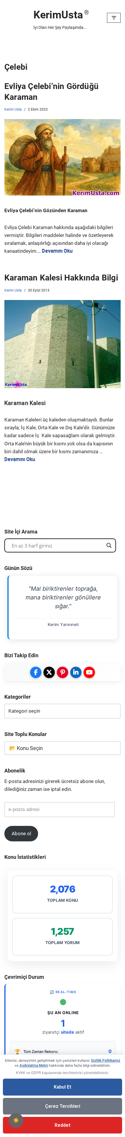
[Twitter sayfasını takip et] (49, 672)
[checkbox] (16, 1120)
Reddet (62, 1125)
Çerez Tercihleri (62, 1106)
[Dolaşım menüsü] (114, 18)
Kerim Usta (13, 109)
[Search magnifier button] (109, 545)
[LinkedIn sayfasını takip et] (76, 672)
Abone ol (21, 833)
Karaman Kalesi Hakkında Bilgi (61, 277)
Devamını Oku (57, 251)
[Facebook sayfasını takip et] (36, 672)
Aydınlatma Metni (33, 1065)
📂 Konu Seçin (26, 748)
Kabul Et (62, 1087)
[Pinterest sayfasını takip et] (62, 672)
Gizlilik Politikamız (105, 1060)
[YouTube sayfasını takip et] (89, 672)
